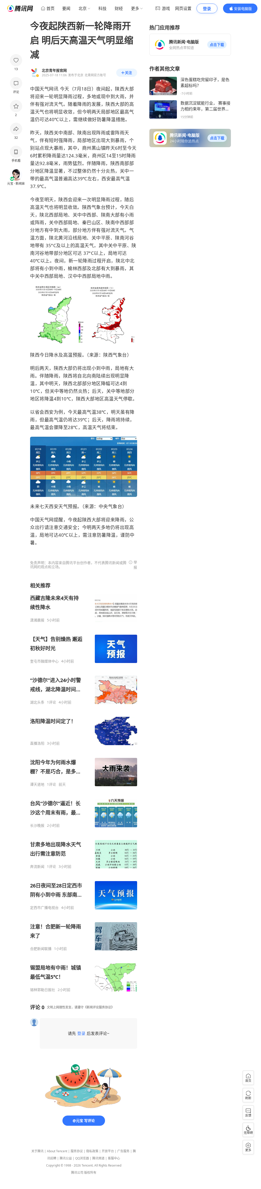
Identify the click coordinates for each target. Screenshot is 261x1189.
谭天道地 (37, 784)
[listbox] (83, 787)
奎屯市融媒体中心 (44, 661)
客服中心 (114, 1158)
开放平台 (108, 1151)
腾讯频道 (98, 1158)
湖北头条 (37, 702)
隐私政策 (92, 1151)
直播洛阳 (37, 743)
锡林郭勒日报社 (42, 990)
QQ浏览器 (82, 1158)
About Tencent (57, 1151)
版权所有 (90, 1172)
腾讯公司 (77, 1172)
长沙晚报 (37, 825)
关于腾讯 (37, 1151)
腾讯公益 (66, 1158)
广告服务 (123, 1151)
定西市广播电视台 (44, 907)
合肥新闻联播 (40, 948)
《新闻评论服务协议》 (99, 1007)
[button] (217, 44)
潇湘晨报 (37, 620)
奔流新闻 (37, 866)
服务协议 (77, 1151)
